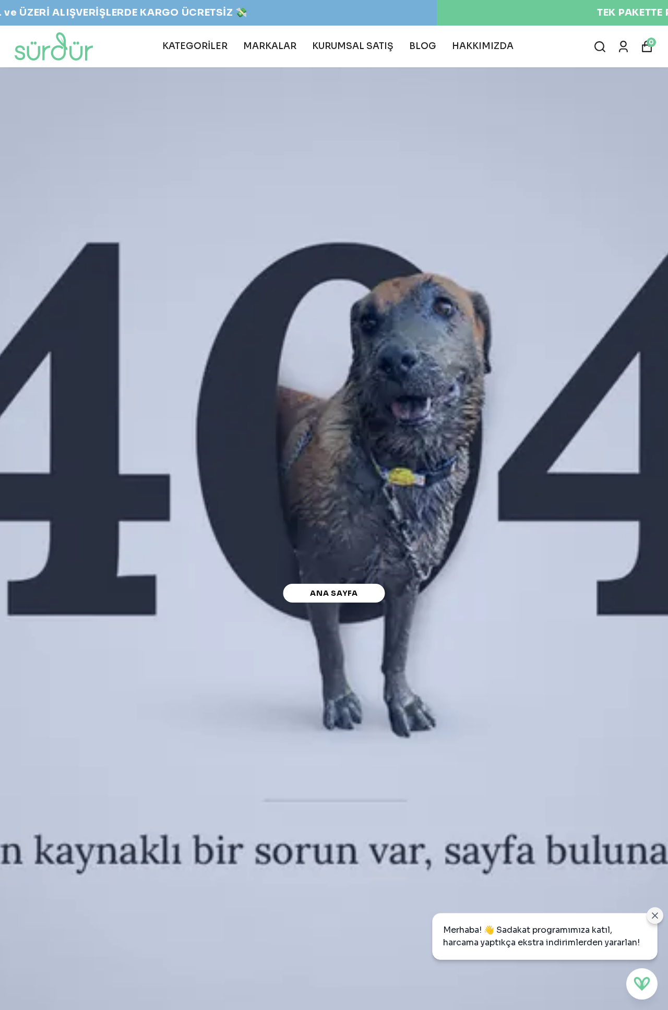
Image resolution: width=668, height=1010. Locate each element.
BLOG (422, 46)
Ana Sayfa (333, 593)
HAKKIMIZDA (483, 46)
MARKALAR (269, 46)
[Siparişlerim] (623, 46)
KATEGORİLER (195, 46)
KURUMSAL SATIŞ (352, 46)
